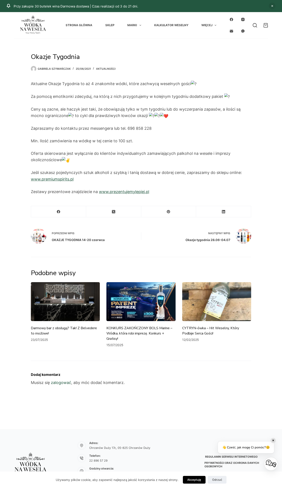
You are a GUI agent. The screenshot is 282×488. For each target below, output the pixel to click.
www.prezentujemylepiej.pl (124, 191)
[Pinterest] (168, 211)
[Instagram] (243, 19)
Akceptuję (194, 479)
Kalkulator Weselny (171, 25)
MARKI (132, 25)
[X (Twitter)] (113, 211)
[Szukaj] (255, 25)
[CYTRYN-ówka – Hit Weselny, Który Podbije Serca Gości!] (216, 301)
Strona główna (79, 25)
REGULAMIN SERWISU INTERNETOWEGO (231, 456)
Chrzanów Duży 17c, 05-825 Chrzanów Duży (119, 448)
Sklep (109, 25)
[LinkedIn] (223, 211)
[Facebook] (231, 19)
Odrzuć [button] (272, 6)
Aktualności (105, 68)
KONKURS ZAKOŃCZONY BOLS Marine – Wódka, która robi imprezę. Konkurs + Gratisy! (139, 333)
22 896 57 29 (98, 460)
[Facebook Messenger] (243, 31)
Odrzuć (217, 479)
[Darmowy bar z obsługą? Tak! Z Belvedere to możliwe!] (65, 301)
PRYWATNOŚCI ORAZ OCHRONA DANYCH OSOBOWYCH (231, 464)
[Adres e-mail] (231, 31)
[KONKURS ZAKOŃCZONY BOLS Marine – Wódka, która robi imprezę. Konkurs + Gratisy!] (140, 301)
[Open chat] (271, 463)
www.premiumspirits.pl (52, 179)
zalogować (61, 382)
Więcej (206, 25)
